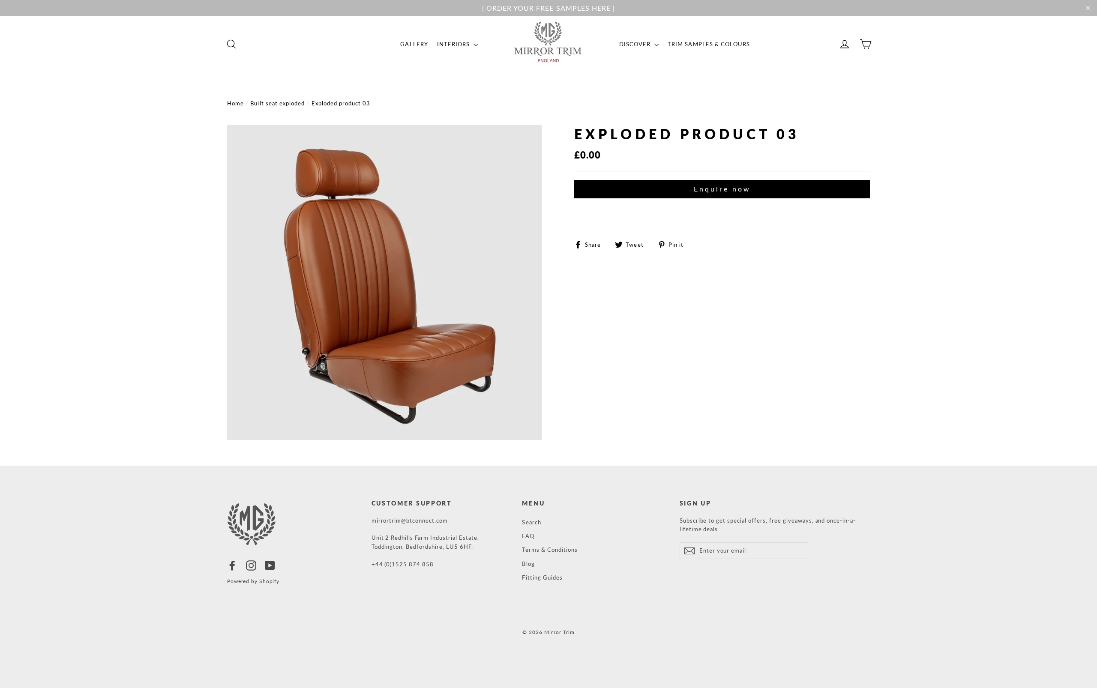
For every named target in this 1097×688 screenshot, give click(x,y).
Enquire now (722, 189)
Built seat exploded (277, 103)
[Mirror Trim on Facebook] (232, 565)
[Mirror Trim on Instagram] (251, 565)
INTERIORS (454, 44)
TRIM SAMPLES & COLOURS (709, 44)
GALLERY (414, 44)
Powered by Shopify (253, 581)
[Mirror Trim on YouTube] (270, 565)
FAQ (528, 535)
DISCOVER (635, 44)
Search (531, 522)
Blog (528, 563)
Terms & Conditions (550, 549)
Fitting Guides (542, 577)
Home (235, 103)
